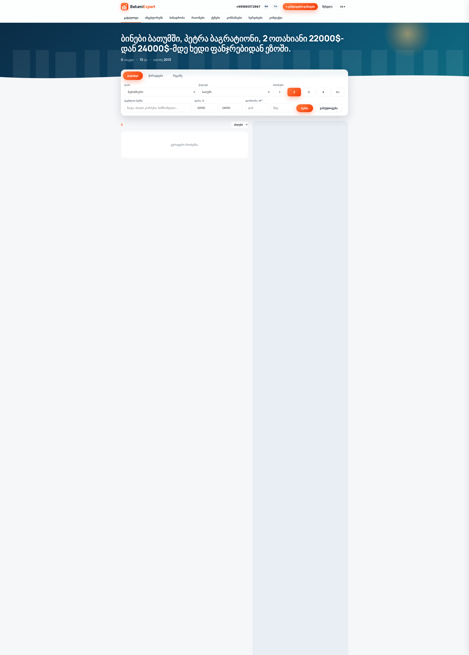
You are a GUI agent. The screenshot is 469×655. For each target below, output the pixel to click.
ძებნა (304, 108)
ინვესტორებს (154, 17)
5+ (338, 92)
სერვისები (256, 17)
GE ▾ (342, 6)
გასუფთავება (329, 108)
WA (266, 6)
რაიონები (198, 17)
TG (275, 6)
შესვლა (327, 6)
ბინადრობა (177, 17)
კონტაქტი (275, 17)
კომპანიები (234, 17)
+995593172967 (248, 6)
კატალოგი (131, 17)
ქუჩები (215, 17)
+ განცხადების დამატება (300, 6)
